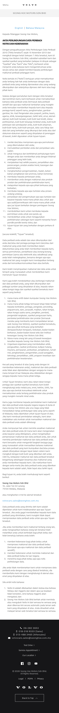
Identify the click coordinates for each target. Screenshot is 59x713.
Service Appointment (28, 650)
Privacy (40, 678)
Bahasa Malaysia (35, 28)
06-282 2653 (30, 628)
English (19, 28)
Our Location (28, 655)
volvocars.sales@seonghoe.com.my (20, 500)
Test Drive (28, 645)
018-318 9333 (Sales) (30, 631)
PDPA (30, 678)
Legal (20, 678)
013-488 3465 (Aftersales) (30, 634)
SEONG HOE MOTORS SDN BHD (29, 13)
